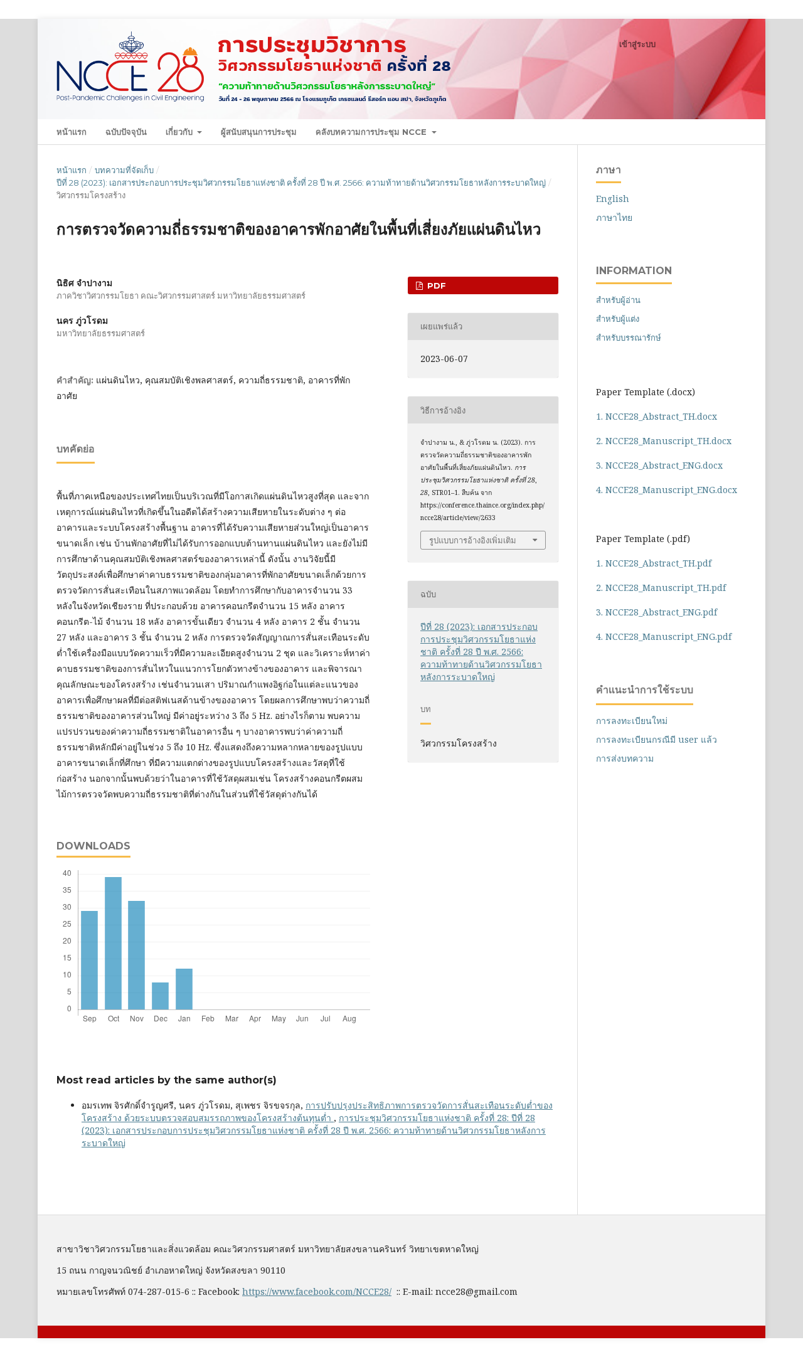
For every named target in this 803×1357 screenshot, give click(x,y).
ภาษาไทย (614, 217)
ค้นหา (725, 131)
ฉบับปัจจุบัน (126, 132)
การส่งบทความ (625, 758)
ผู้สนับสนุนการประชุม (259, 132)
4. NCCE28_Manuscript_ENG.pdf (663, 636)
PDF (435, 285)
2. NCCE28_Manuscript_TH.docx (663, 441)
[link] (316, 1291)
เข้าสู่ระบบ (637, 44)
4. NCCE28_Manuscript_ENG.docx (666, 490)
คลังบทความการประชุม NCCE (372, 132)
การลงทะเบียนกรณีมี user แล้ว (656, 739)
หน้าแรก (71, 132)
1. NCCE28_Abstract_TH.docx (656, 416)
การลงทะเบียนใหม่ (631, 720)
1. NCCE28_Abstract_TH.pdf (653, 563)
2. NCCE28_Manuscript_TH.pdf (661, 587)
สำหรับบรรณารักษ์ (628, 337)
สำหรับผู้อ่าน (618, 300)
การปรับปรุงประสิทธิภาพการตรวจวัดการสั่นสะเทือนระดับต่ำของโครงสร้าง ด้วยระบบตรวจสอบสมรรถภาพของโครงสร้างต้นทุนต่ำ (317, 1111)
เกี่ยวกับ (180, 132)
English (612, 199)
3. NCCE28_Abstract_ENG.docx (659, 465)
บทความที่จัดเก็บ (124, 170)
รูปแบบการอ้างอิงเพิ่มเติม (472, 540)
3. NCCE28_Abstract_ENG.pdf (656, 612)
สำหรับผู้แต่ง (617, 318)
